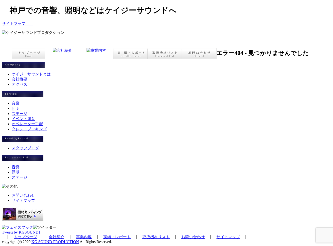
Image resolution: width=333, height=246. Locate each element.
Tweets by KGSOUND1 (21, 232)
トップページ (25, 237)
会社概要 (19, 79)
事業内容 (84, 237)
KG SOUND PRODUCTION (55, 242)
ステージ (19, 114)
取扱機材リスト (156, 237)
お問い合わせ (23, 195)
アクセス (19, 84)
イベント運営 (23, 119)
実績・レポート (117, 237)
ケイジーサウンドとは (31, 74)
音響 (16, 103)
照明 (16, 108)
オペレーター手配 (27, 124)
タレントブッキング (29, 129)
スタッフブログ (25, 148)
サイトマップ (17, 23)
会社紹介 (56, 237)
